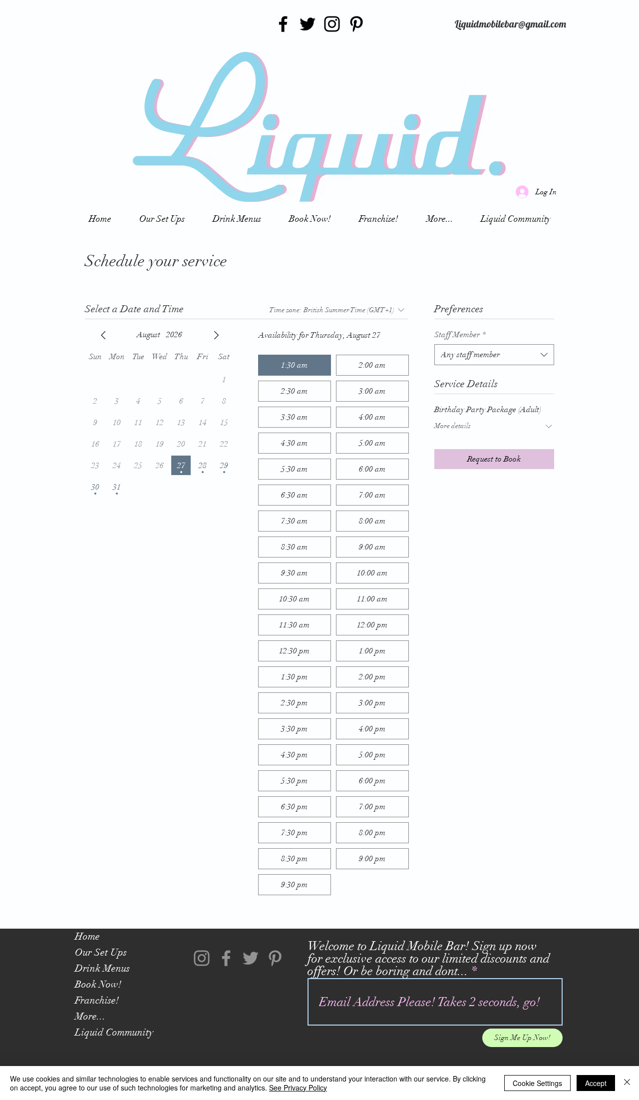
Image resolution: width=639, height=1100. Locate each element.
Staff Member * (460, 335)
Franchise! (97, 1000)
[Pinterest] (356, 23)
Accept (596, 1083)
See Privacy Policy (298, 1088)
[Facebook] (283, 23)
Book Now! (98, 984)
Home (87, 936)
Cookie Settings (537, 1083)
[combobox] (494, 354)
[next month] (216, 335)
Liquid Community (114, 1032)
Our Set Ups (101, 952)
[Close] (627, 1083)
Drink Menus (102, 968)
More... (90, 1016)
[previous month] (103, 335)
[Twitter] (307, 23)
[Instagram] (331, 23)
